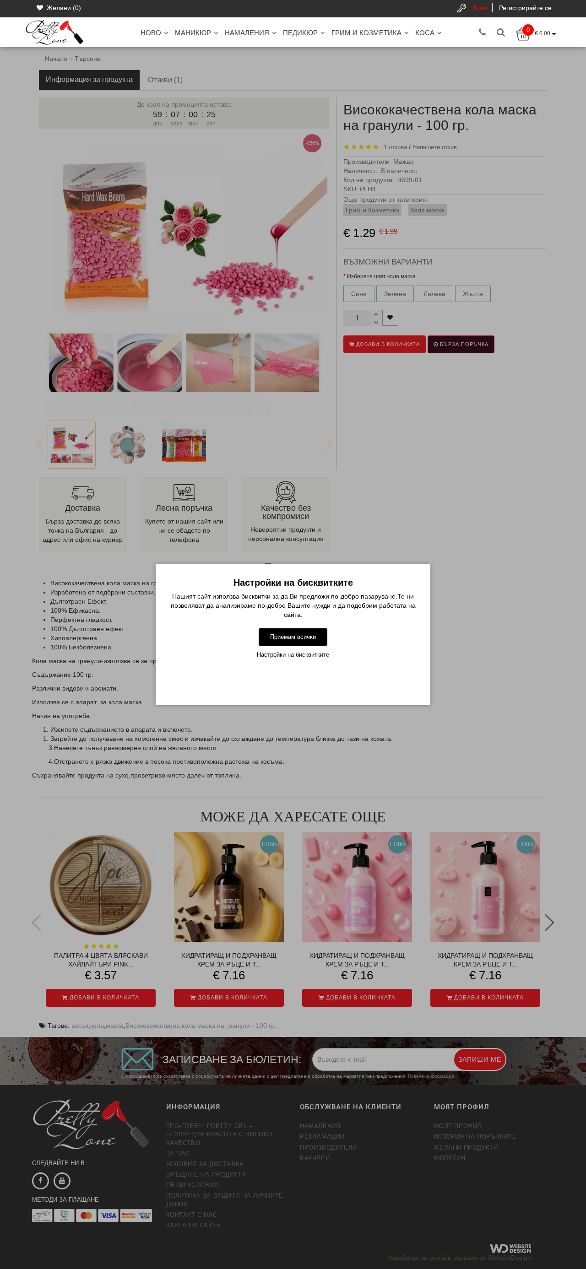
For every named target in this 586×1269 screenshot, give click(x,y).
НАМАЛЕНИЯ (247, 33)
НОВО (151, 33)
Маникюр (193, 33)
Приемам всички (293, 636)
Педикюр (300, 33)
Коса (424, 33)
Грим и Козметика (366, 33)
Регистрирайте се (525, 7)
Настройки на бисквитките (293, 654)
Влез (480, 7)
